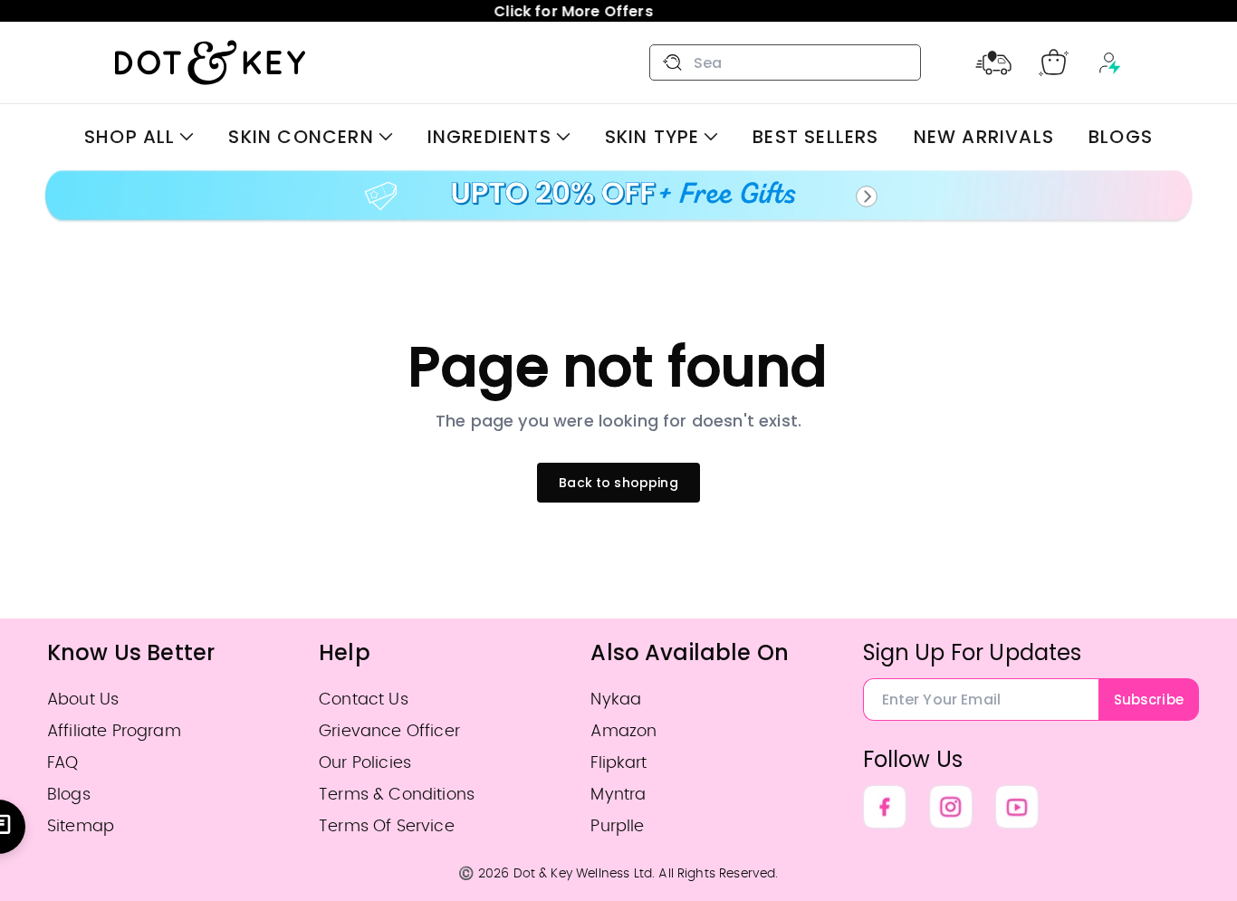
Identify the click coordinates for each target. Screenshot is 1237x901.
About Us (83, 699)
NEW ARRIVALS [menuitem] (984, 136)
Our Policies (365, 763)
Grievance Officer (389, 731)
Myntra (618, 794)
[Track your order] (993, 62)
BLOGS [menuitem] (1120, 136)
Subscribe (1149, 699)
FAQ (62, 763)
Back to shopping (618, 483)
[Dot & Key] (210, 62)
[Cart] (1054, 62)
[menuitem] (139, 137)
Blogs (69, 794)
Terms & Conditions (397, 794)
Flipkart (618, 763)
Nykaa (615, 699)
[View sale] (618, 196)
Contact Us (363, 699)
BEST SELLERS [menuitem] (815, 136)
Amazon (623, 731)
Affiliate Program (114, 731)
